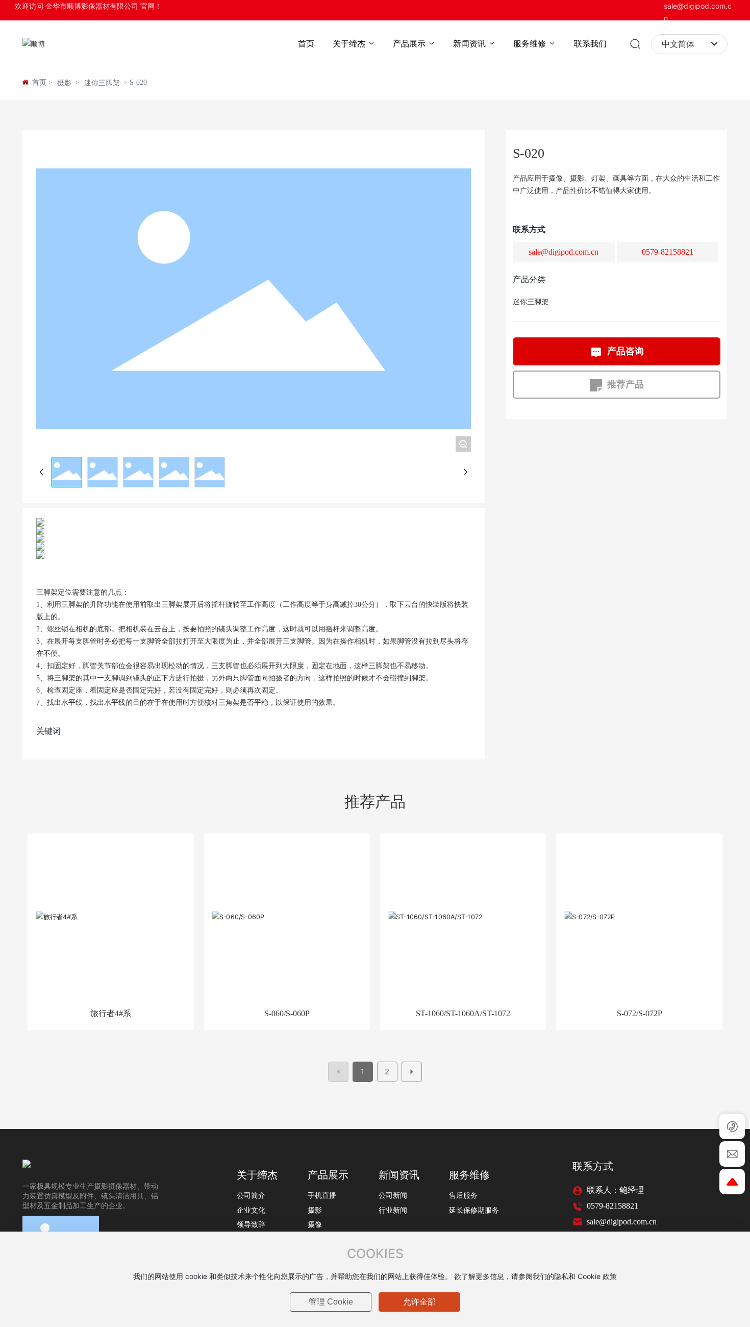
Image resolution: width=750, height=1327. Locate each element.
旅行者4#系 (110, 1013)
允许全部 (419, 1301)
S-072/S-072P (639, 1013)
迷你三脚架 (102, 83)
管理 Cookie (331, 1301)
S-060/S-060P (287, 1013)
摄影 (64, 83)
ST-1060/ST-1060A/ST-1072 (463, 1013)
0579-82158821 (667, 252)
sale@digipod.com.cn (563, 252)
